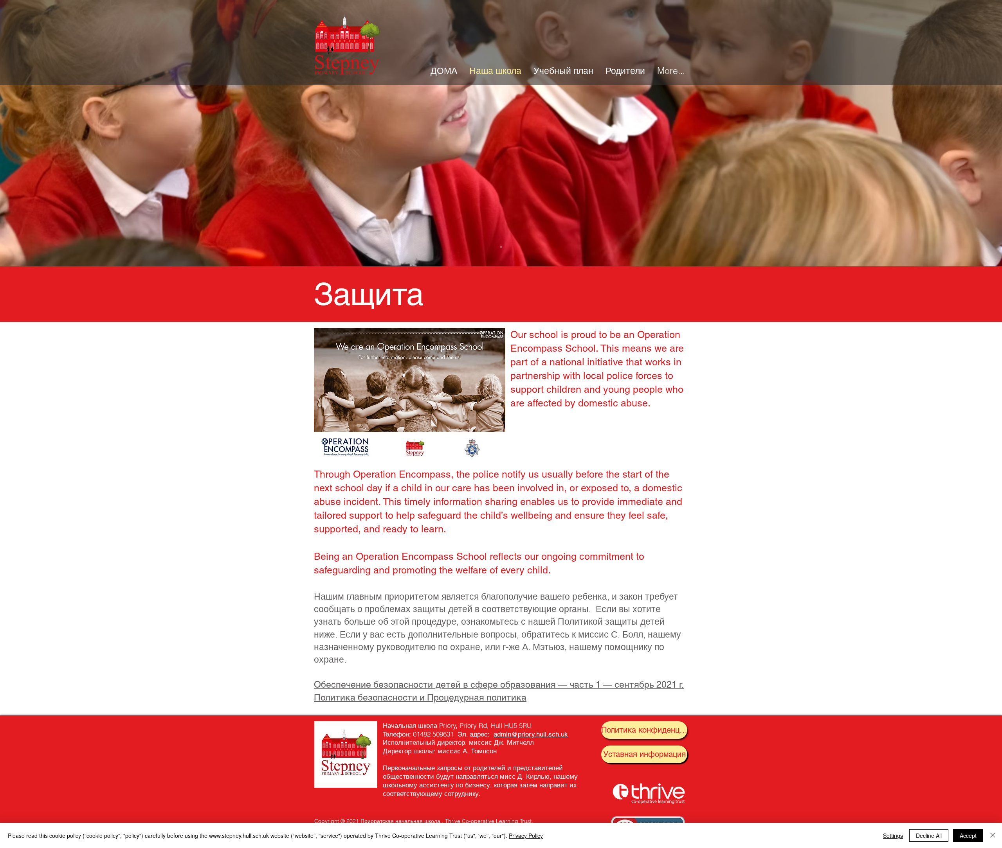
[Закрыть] (992, 835)
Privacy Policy (526, 835)
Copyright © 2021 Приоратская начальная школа (377, 821)
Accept (968, 835)
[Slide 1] (501, 247)
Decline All (929, 835)
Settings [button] (893, 835)
